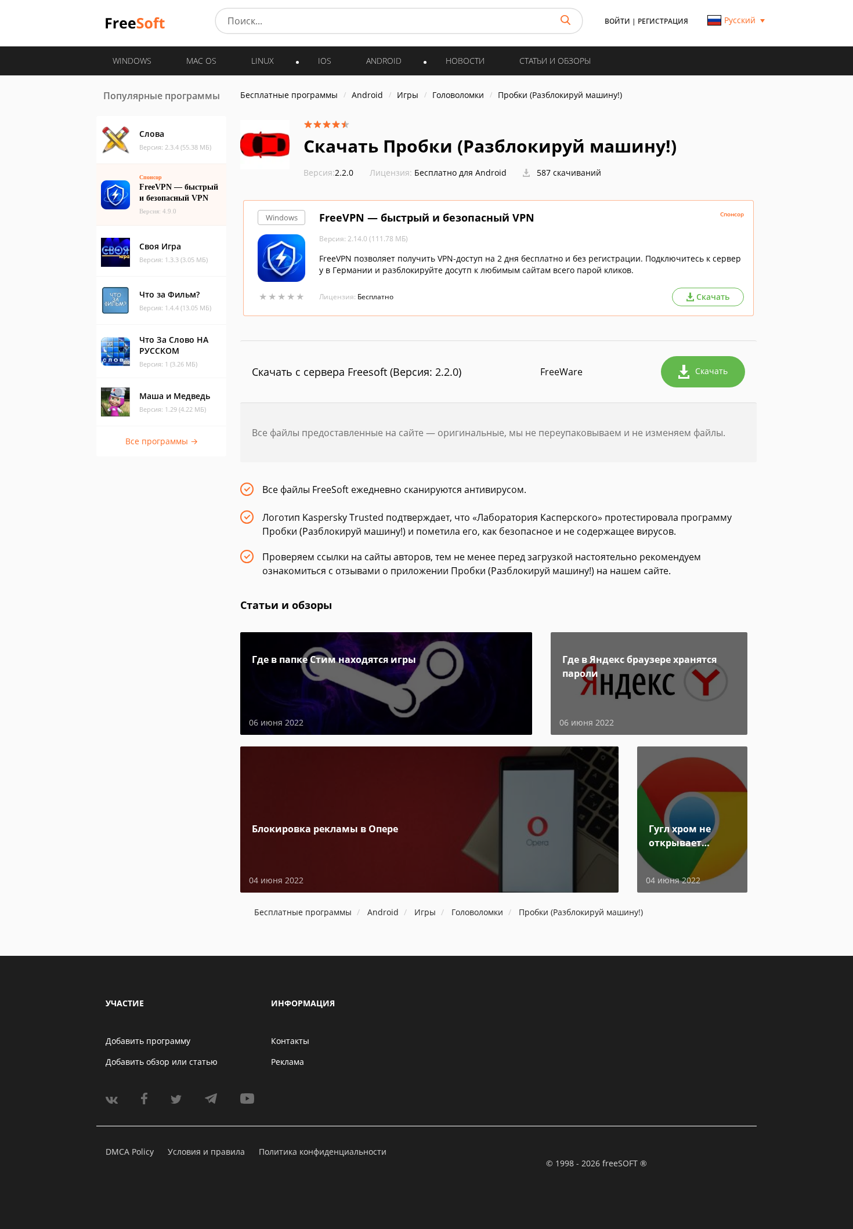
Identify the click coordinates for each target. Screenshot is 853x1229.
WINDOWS (132, 60)
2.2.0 (328, 172)
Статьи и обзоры (555, 60)
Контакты (290, 1040)
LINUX (262, 60)
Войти (617, 21)
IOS (324, 60)
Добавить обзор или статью (162, 1061)
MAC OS (201, 60)
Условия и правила (206, 1151)
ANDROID (384, 60)
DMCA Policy (130, 1151)
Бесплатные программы (289, 94)
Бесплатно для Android (460, 172)
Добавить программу (148, 1040)
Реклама (287, 1061)
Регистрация (663, 21)
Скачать (711, 370)
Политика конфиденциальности (322, 1151)
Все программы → (161, 441)
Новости (465, 60)
